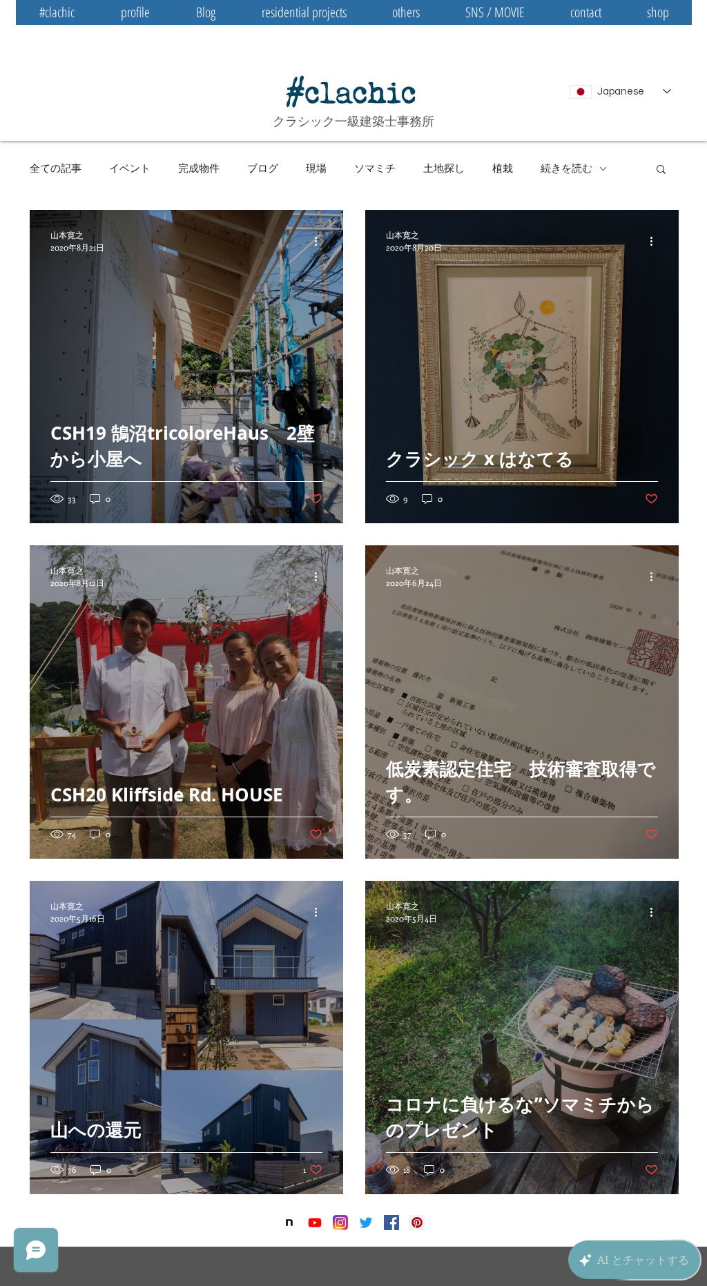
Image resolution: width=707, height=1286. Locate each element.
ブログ (262, 168)
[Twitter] (366, 1222)
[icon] (289, 1222)
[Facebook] (391, 1222)
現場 (316, 168)
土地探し (444, 168)
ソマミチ (375, 168)
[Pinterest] (417, 1222)
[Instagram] (340, 1222)
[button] (661, 170)
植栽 (502, 168)
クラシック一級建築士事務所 (353, 121)
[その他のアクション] (320, 241)
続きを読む (566, 168)
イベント (130, 168)
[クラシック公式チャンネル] (314, 1222)
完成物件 (199, 168)
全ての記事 (55, 168)
